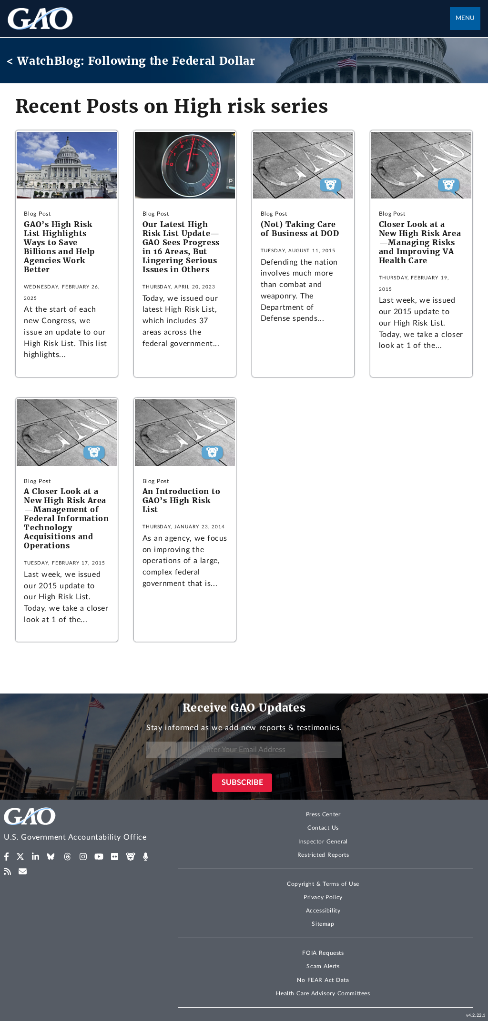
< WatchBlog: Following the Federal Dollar (130, 61)
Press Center (323, 814)
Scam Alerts (322, 966)
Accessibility (323, 910)
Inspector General (323, 841)
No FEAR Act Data (323, 980)
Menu (465, 18)
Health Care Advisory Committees (323, 993)
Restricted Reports (323, 855)
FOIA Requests (323, 953)
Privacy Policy (323, 897)
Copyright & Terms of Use (323, 884)
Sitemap (323, 924)
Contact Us (323, 828)
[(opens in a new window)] (6, 857)
